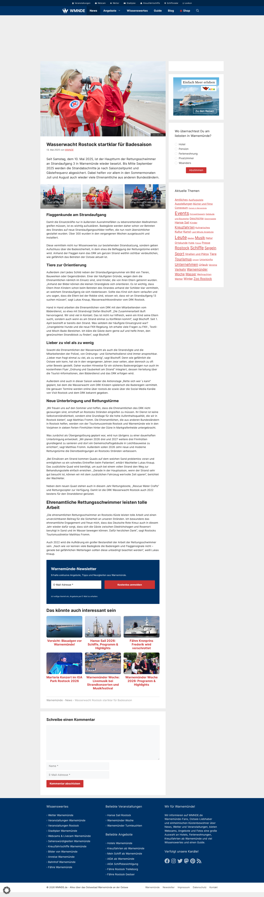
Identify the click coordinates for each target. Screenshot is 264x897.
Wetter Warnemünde (60, 815)
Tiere (213, 254)
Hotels (184, 834)
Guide (158, 10)
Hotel (182, 144)
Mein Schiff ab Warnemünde (124, 853)
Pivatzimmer (186, 158)
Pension (184, 149)
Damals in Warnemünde (198, 208)
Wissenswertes (137, 10)
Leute (181, 237)
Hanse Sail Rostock (119, 815)
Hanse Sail (182, 222)
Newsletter (169, 887)
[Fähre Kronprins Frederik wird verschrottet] (142, 635)
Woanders (185, 163)
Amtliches (181, 199)
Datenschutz (199, 887)
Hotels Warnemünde (119, 843)
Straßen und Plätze (197, 254)
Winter (188, 279)
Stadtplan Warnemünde (62, 830)
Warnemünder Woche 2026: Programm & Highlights (141, 680)
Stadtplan (131, 3)
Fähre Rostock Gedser (121, 874)
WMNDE (77, 10)
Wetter (115, 3)
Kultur (179, 231)
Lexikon (188, 3)
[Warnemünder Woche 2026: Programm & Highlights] (142, 672)
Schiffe (197, 247)
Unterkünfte (206, 259)
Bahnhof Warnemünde (61, 862)
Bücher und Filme (203, 204)
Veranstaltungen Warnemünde (66, 820)
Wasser (190, 274)
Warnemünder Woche (120, 820)
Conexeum (181, 207)
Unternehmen (186, 264)
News (93, 10)
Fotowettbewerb (197, 214)
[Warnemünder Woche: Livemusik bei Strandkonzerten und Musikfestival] (103, 672)
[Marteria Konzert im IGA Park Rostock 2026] (64, 672)
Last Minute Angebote (203, 232)
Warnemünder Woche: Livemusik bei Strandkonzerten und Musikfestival (103, 682)
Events (182, 213)
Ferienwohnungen (200, 834)
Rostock (182, 248)
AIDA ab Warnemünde (120, 858)
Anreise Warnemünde (61, 856)
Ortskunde (181, 242)
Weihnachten (204, 274)
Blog (171, 10)
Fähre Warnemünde (60, 867)
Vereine (213, 265)
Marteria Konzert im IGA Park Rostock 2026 (64, 679)
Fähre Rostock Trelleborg (122, 869)
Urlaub (203, 265)
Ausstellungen (183, 203)
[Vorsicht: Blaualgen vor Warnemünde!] (64, 635)
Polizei (198, 243)
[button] (6, 890)
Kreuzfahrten (185, 227)
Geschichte (197, 218)
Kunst (187, 232)
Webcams (171, 830)
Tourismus (183, 259)
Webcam (101, 3)
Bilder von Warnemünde (62, 851)
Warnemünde (54, 700)
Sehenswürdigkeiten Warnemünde (69, 841)
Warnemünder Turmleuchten (124, 825)
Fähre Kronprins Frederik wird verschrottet (141, 644)
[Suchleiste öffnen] (197, 10)
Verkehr (180, 269)
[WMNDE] (65, 10)
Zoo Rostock (203, 279)
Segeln (210, 248)
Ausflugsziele (196, 199)
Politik (191, 243)
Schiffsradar (172, 3)
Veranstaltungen (82, 3)
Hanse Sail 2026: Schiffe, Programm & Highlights (103, 644)
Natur (209, 238)
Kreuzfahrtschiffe (151, 3)
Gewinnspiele (210, 219)
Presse (206, 242)
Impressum (184, 887)
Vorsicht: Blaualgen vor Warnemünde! (64, 642)
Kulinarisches (202, 227)
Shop (186, 10)
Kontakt (213, 887)
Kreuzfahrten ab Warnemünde (125, 848)
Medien (191, 238)
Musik (200, 237)
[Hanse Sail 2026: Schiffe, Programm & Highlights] (103, 635)
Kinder (193, 223)
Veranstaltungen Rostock (63, 825)
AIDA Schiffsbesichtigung (122, 864)
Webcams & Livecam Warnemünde (69, 836)
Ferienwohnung (188, 153)
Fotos (199, 830)
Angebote (109, 10)
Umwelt (196, 260)
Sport (179, 254)
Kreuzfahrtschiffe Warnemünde (67, 846)
